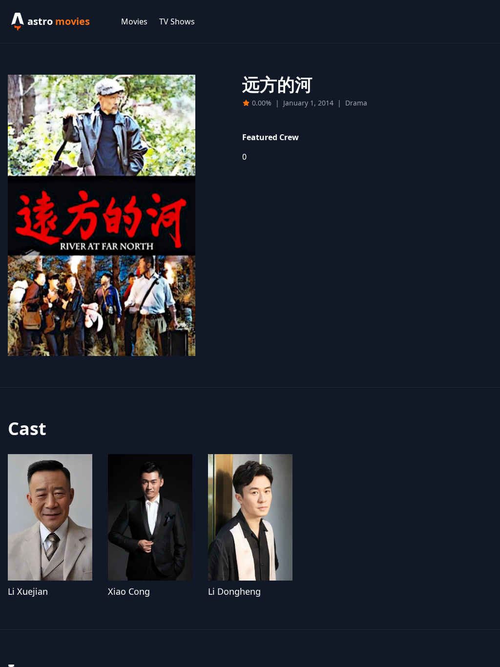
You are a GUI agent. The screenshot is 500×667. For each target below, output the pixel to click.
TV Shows (177, 21)
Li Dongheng (234, 591)
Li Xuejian (28, 591)
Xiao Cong (129, 591)
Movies (134, 21)
